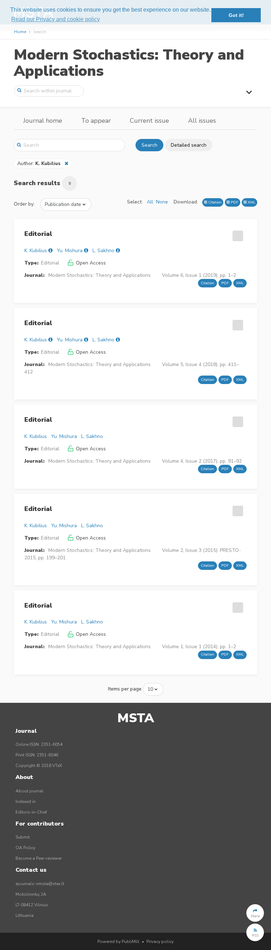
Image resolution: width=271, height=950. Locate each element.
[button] (255, 913)
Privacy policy (160, 941)
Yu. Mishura (70, 250)
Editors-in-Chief (31, 812)
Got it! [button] (236, 15)
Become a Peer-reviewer (39, 858)
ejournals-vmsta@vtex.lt (40, 884)
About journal (29, 791)
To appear (96, 120)
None (162, 202)
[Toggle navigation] (249, 92)
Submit (23, 837)
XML (251, 202)
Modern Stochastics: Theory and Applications (129, 63)
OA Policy (25, 848)
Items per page (124, 689)
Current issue (149, 120)
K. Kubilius (35, 250)
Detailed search (188, 145)
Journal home (42, 120)
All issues (202, 120)
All (150, 202)
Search (149, 145)
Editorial (38, 234)
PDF (234, 202)
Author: (38, 163)
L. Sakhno (103, 250)
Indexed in (26, 801)
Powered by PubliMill (118, 941)
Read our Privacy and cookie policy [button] (55, 19)
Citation (214, 202)
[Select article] (237, 233)
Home (20, 32)
